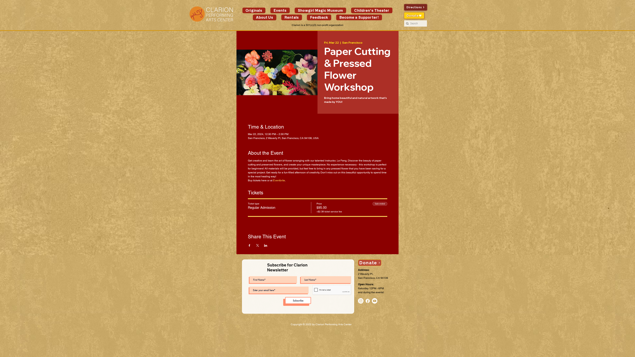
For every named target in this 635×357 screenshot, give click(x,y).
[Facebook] (367, 301)
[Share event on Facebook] (249, 245)
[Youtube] (374, 301)
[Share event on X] (257, 245)
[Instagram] (360, 301)
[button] (280, 10)
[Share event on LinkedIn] (265, 245)
